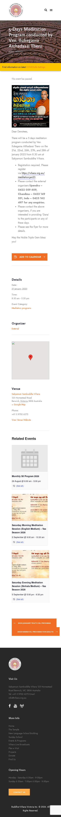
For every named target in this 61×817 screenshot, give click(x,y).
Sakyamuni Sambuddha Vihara (26, 394)
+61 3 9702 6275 (20, 694)
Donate (12, 755)
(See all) (19, 485)
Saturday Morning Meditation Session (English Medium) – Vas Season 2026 (29, 529)
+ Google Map (18, 404)
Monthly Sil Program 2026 (25, 476)
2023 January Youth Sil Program (34, 623)
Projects (12, 752)
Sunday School (15, 737)
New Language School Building (23, 733)
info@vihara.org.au (17, 697)
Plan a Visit (14, 748)
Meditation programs (21, 308)
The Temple (14, 729)
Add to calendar (30, 256)
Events (19, 52)
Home (11, 52)
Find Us (12, 759)
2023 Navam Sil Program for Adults (35, 631)
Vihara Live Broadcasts (19, 744)
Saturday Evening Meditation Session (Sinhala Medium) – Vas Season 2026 (29, 586)
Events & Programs (17, 740)
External (15, 328)
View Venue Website (21, 419)
